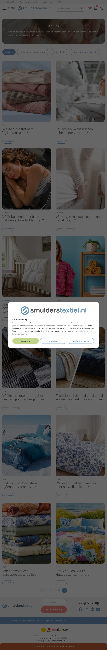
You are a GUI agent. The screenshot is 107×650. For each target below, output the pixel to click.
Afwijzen (53, 340)
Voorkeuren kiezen (80, 340)
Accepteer (25, 340)
